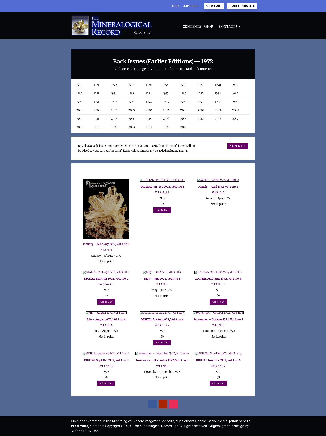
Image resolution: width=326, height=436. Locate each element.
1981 (96, 93)
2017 (200, 118)
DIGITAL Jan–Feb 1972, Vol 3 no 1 (162, 186)
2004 (149, 110)
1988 (218, 93)
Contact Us (229, 26)
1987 (200, 93)
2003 (131, 110)
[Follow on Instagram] (170, 404)
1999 (235, 102)
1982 (114, 93)
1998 (218, 102)
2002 (114, 110)
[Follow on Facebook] (149, 404)
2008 (218, 110)
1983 (131, 93)
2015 (166, 118)
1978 (218, 85)
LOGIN (175, 6)
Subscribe (190, 6)
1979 (235, 85)
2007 (201, 110)
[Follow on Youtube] (160, 404)
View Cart (214, 6)
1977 (200, 85)
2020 (79, 127)
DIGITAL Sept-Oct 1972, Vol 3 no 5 (106, 360)
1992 (114, 102)
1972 (114, 85)
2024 (149, 127)
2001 (97, 110)
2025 (166, 127)
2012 (114, 118)
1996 (183, 102)
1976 (183, 85)
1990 (79, 102)
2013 (131, 118)
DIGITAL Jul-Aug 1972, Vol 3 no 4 (162, 319)
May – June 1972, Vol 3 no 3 (162, 278)
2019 (235, 118)
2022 (114, 127)
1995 (166, 102)
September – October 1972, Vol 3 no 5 (218, 319)
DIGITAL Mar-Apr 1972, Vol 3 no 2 (106, 278)
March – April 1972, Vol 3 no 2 (218, 186)
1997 (201, 102)
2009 (235, 110)
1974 (148, 85)
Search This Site (242, 6)
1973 (131, 85)
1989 (235, 93)
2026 (183, 127)
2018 (218, 118)
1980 (79, 93)
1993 (131, 102)
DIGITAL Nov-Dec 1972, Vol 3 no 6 (218, 360)
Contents (192, 26)
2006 (183, 110)
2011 (96, 118)
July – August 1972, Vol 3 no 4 (106, 319)
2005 (166, 110)
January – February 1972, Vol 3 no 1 (106, 244)
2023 (131, 127)
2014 (149, 118)
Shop (208, 26)
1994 (149, 102)
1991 (96, 102)
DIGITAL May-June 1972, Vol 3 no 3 (218, 278)
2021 (97, 127)
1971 (96, 85)
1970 (79, 85)
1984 (149, 93)
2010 (79, 118)
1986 (183, 93)
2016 (183, 118)
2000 (79, 110)
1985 (166, 93)
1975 (166, 85)
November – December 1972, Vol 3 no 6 (162, 360)
